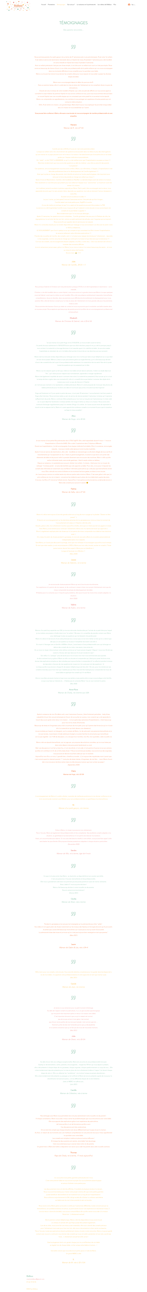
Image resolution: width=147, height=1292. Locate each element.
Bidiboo (29, 1276)
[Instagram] (113, 1289)
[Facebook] (119, 1289)
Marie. (88, 474)
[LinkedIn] (117, 1289)
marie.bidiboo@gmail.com (35, 1279)
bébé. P (85, 466)
